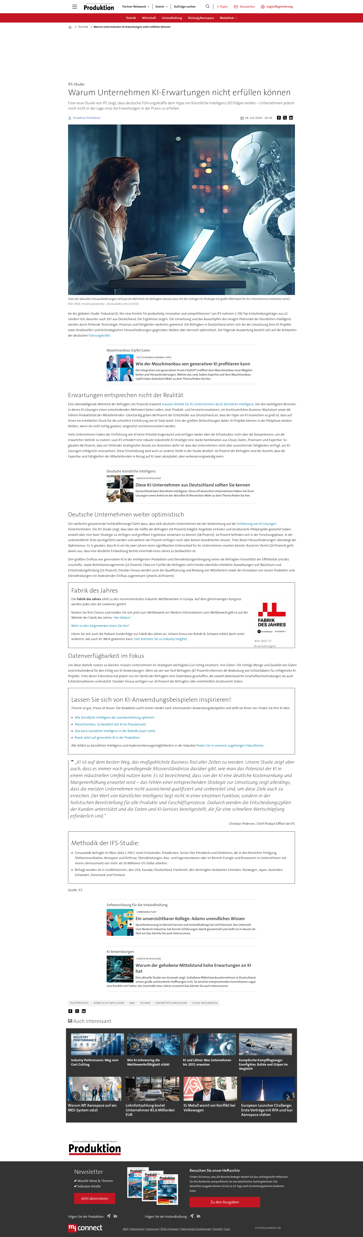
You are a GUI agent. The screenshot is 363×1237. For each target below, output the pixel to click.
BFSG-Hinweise (169, 1229)
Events (160, 7)
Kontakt (217, 1229)
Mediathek (227, 18)
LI (116, 1216)
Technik (131, 18)
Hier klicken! (122, 617)
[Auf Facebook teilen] (279, 118)
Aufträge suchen (184, 7)
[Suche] (207, 6)
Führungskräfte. (100, 335)
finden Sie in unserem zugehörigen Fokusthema (229, 745)
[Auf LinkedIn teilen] (292, 118)
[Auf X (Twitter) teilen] (286, 118)
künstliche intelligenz (109, 1003)
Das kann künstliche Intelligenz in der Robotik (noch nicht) (115, 731)
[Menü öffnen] (74, 7)
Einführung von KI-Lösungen (256, 524)
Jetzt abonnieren (94, 1198)
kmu (132, 1003)
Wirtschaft (149, 18)
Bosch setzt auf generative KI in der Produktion (107, 737)
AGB (125, 1229)
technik (145, 1003)
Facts (227, 1229)
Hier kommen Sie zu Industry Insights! (160, 639)
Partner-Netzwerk (134, 7)
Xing (110, 1216)
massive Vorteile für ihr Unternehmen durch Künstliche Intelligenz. (208, 404)
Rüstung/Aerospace (201, 18)
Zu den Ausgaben (225, 1202)
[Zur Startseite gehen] (99, 7)
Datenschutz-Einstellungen (195, 1229)
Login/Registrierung (280, 7)
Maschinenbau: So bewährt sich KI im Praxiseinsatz (110, 724)
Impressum (152, 1229)
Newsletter (247, 7)
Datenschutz (137, 1229)
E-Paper (222, 7)
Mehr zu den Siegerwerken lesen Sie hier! (100, 626)
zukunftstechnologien (171, 1003)
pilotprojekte (79, 1003)
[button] (75, 1096)
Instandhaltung (172, 18)
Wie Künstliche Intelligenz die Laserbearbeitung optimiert (114, 717)
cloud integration (204, 1003)
